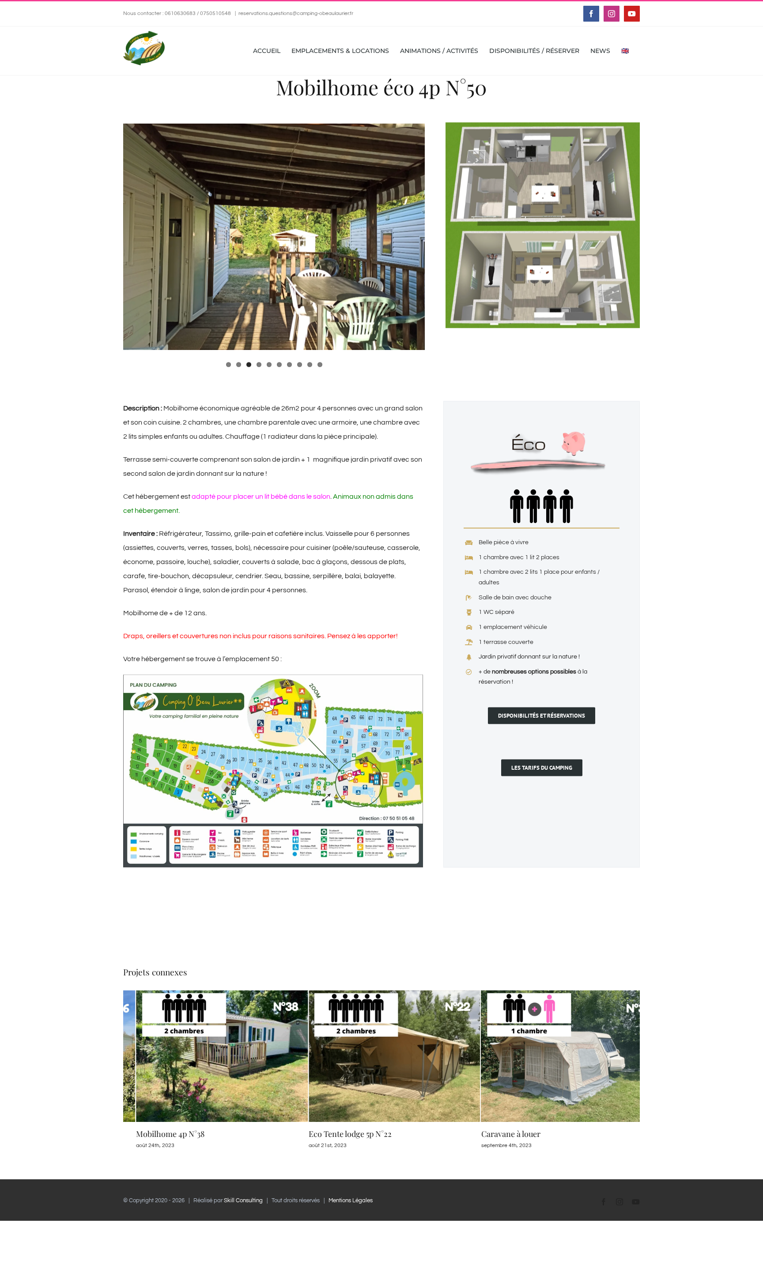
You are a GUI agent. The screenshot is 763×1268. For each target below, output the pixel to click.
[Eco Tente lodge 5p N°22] (382, 993)
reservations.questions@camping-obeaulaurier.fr (295, 13)
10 (319, 364)
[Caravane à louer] (554, 993)
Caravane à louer (497, 1134)
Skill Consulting (243, 1200)
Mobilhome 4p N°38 (157, 1134)
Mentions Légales (351, 1200)
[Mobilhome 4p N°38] (209, 993)
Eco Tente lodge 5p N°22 (337, 1134)
